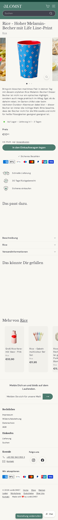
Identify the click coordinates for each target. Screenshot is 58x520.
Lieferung (6, 438)
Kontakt (5, 497)
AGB (4, 427)
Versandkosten (22, 142)
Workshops (16, 493)
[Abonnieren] (48, 397)
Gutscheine (29, 493)
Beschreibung (10, 237)
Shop (33, 490)
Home (25, 490)
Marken (42, 490)
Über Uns (40, 493)
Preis (5, 129)
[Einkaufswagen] (47, 6)
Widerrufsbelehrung (12, 419)
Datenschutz (8, 423)
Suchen (5, 442)
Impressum (7, 414)
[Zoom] (46, 77)
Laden (5, 493)
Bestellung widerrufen (29, 516)
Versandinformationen (15, 251)
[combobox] (29, 13)
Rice (4, 33)
